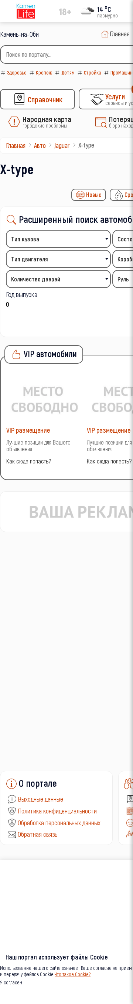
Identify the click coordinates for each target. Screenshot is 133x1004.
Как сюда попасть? (28, 461)
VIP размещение (28, 429)
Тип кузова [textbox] (25, 239)
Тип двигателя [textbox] (29, 259)
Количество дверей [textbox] (35, 279)
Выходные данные (40, 799)
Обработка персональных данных (59, 823)
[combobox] (58, 239)
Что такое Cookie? (73, 974)
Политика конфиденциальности (57, 811)
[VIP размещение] (44, 399)
